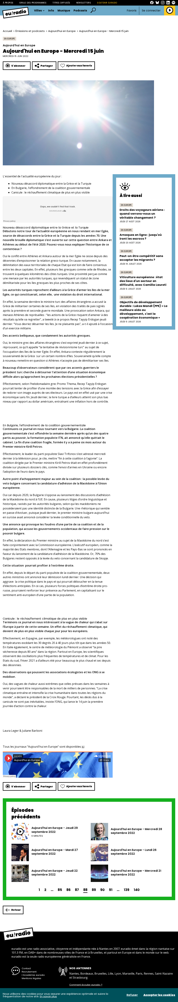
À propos (8, 2)
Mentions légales (31, 978)
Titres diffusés (61, 2)
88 (85, 889)
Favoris (131, 10)
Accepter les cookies (159, 995)
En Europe (9, 38)
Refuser (132, 995)
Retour (16, 910)
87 (77, 889)
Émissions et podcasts (30, 31)
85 (60, 889)
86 (68, 889)
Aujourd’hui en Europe (62, 31)
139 (126, 889)
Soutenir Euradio (107, 2)
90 (102, 889)
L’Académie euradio (33, 975)
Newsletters (83, 2)
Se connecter (151, 10)
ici (83, 747)
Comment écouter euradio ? (85, 984)
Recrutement (29, 971)
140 (137, 889)
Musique (64, 10)
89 (94, 889)
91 (110, 889)
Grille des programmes (32, 2)
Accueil (7, 31)
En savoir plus (48, 996)
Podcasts (80, 10)
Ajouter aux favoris (79, 65)
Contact (26, 968)
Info (51, 10)
